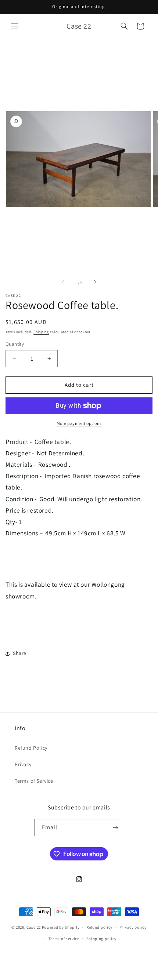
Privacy (23, 764)
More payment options (79, 423)
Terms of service (64, 938)
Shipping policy (101, 938)
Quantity (15, 344)
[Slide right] (95, 282)
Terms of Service (34, 781)
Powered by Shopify (61, 927)
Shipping (41, 331)
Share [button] (19, 653)
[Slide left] (63, 282)
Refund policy (99, 927)
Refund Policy (31, 747)
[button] (15, 26)
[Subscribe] (116, 827)
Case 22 (33, 927)
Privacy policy (133, 927)
